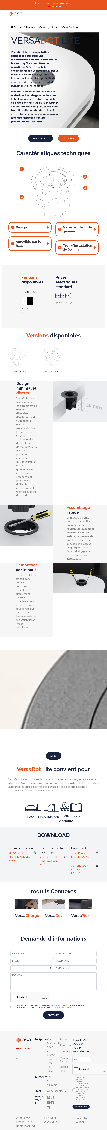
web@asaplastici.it (63, 3)
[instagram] (53, 1096)
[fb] (53, 1102)
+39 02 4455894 (43, 3)
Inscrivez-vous (81, 1107)
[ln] (49, 1107)
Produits (64, 1039)
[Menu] (97, 14)
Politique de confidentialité (60, 1005)
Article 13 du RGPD (64, 1007)
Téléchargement (69, 1051)
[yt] (49, 1102)
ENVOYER (53, 1015)
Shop (53, 755)
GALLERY (68, 138)
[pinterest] (49, 1096)
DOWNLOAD (40, 138)
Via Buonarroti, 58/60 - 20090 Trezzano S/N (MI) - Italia (53, 1055)
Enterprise (65, 1045)
